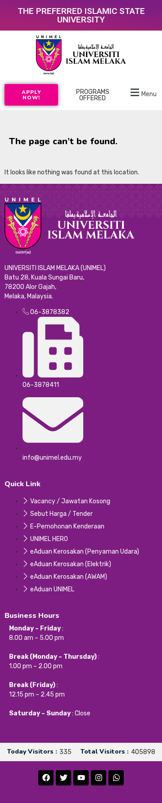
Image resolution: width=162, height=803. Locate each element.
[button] (142, 92)
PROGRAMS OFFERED (92, 95)
